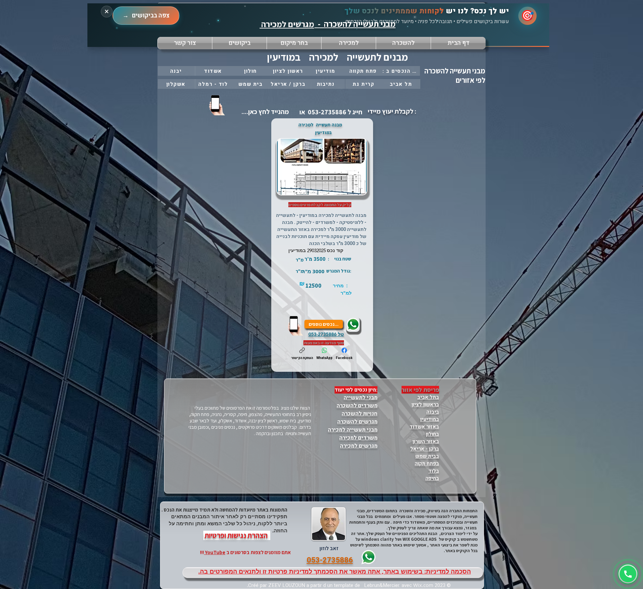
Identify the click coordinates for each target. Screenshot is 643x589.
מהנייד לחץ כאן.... (264, 111)
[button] (294, 43)
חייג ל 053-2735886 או (330, 112)
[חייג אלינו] (296, 325)
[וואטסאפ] (628, 574)
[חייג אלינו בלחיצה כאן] (217, 104)
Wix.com (423, 585)
